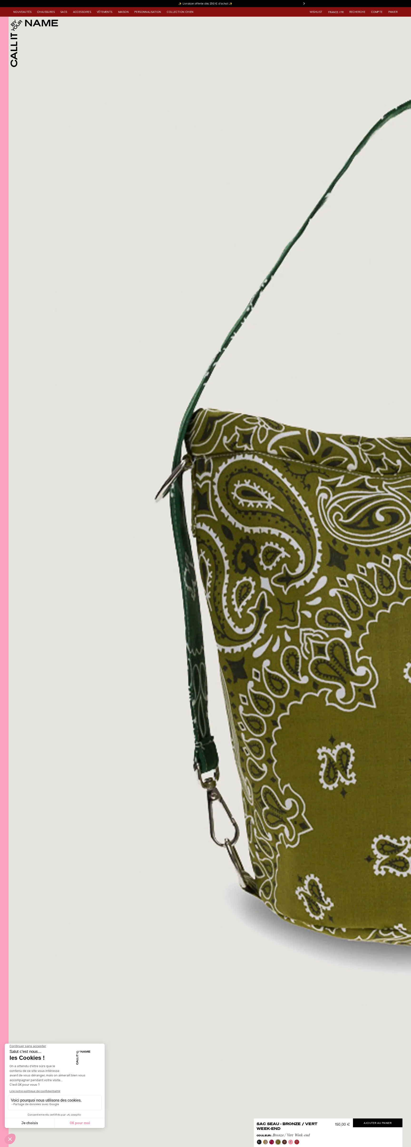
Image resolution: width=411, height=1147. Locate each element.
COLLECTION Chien (180, 11)
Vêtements (105, 11)
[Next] (304, 3)
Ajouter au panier (377, 1122)
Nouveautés (22, 11)
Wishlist (316, 11)
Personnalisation (147, 11)
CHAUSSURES (46, 11)
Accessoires (82, 11)
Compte (376, 11)
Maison (123, 11)
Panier (393, 11)
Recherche (357, 11)
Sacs (63, 11)
